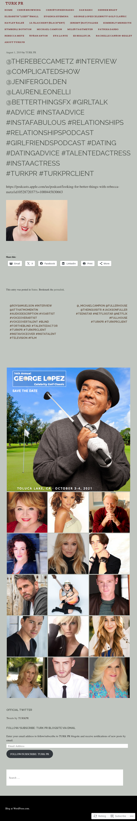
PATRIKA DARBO (108, 29)
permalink (59, 289)
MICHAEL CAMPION (49, 29)
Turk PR (14, 3)
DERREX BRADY (107, 10)
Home (8, 10)
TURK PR (31, 52)
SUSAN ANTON (38, 35)
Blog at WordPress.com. (17, 808)
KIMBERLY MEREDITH (117, 22)
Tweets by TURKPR (17, 718)
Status (34, 289)
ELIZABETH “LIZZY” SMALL (21, 16)
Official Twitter (19, 710)
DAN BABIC (86, 10)
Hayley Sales (14, 22)
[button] (68, 429)
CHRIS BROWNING (29, 10)
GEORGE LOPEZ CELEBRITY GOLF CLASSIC (100, 16)
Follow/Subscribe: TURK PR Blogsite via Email (40, 728)
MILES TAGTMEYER (80, 29)
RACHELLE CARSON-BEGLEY (114, 35)
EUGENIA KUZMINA (56, 16)
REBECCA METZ (14, 35)
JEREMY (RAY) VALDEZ (84, 22)
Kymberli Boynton (18, 29)
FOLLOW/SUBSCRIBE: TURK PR (29, 754)
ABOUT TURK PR (14, 42)
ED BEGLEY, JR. (82, 35)
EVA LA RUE (60, 35)
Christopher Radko (60, 10)
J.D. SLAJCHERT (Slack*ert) (47, 22)
